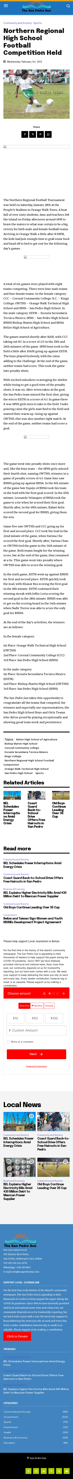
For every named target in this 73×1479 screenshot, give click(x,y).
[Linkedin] (44, 1471)
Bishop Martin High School (21, 743)
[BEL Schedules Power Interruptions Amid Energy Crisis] (12, 795)
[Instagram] (36, 1471)
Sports (37, 23)
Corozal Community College (22, 747)
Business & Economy (14, 889)
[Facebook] (24, 134)
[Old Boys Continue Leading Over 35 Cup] (61, 795)
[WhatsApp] (48, 134)
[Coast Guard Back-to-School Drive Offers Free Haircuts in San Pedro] (36, 795)
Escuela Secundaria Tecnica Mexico (26, 752)
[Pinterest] (40, 134)
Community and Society (17, 23)
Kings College (13, 756)
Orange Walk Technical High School (27, 768)
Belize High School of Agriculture (36, 739)
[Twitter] (32, 134)
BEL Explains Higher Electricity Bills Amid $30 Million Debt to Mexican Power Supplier (17, 1191)
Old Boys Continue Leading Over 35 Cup (59, 810)
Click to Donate (17, 1336)
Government (10, 915)
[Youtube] (67, 1471)
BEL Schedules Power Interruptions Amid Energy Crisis (11, 813)
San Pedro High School (18, 773)
